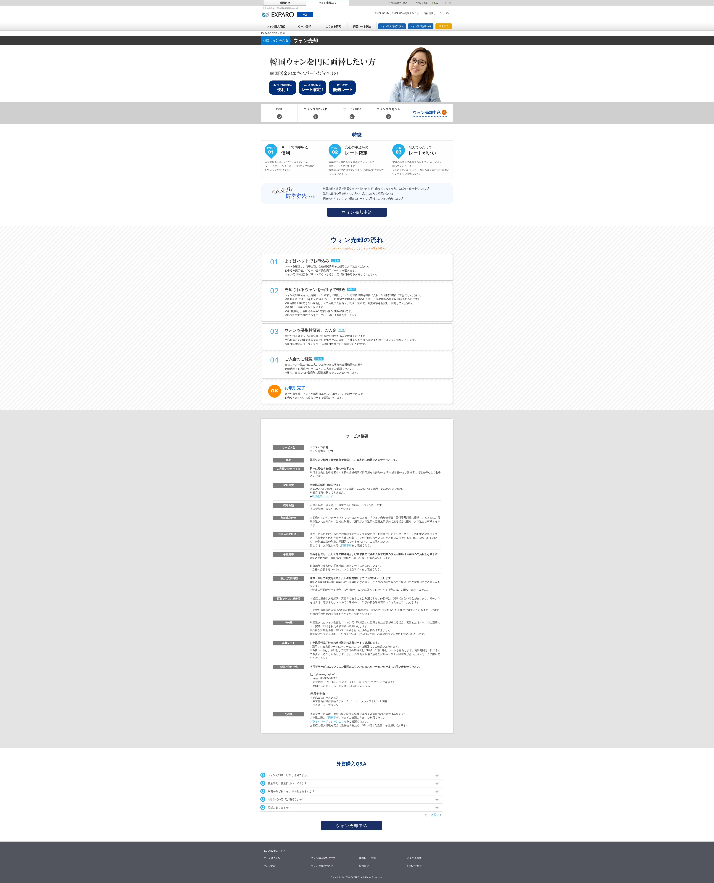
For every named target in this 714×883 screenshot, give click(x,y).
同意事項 (346, 545)
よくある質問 (333, 26)
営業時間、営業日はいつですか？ (287, 783)
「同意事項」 (333, 717)
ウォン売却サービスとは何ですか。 (288, 775)
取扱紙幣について (322, 496)
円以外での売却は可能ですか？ (286, 799)
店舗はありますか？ (279, 807)
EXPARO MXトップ (274, 850)
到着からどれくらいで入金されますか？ (291, 791)
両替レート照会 (362, 26)
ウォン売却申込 (357, 212)
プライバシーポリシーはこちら (328, 721)
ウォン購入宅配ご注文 (392, 26)
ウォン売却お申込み (421, 26)
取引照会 (444, 26)
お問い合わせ (414, 865)
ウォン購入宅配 (276, 26)
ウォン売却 (304, 26)
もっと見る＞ (434, 814)
